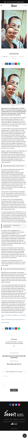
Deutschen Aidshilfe (20, 1)
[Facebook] (10, 405)
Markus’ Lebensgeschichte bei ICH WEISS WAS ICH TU (13, 319)
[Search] (23, 5)
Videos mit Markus (5, 322)
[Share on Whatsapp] (18, 64)
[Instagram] (13, 405)
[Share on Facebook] (10, 64)
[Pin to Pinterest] (16, 64)
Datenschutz (16, 419)
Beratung (6, 419)
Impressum (22, 419)
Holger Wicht (5, 56)
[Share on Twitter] (12, 64)
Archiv (11, 419)
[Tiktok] (19, 405)
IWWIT (5, 1)
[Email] (16, 405)
